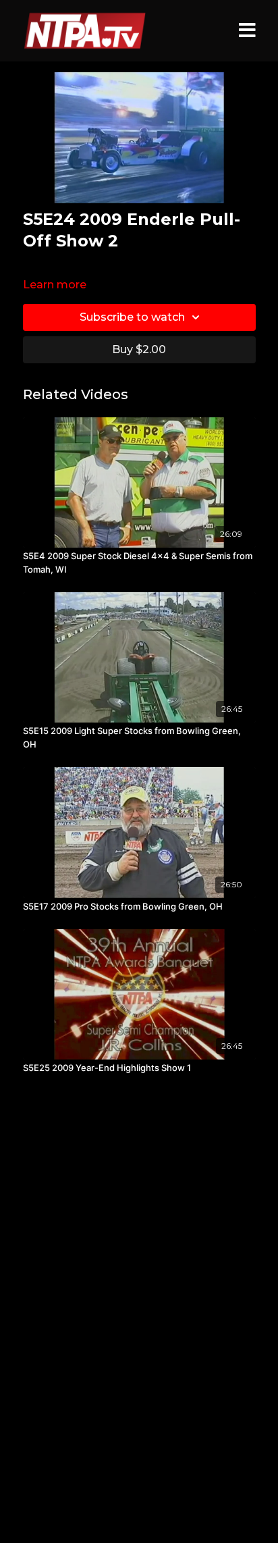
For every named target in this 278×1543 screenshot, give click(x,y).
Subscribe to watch (132, 317)
